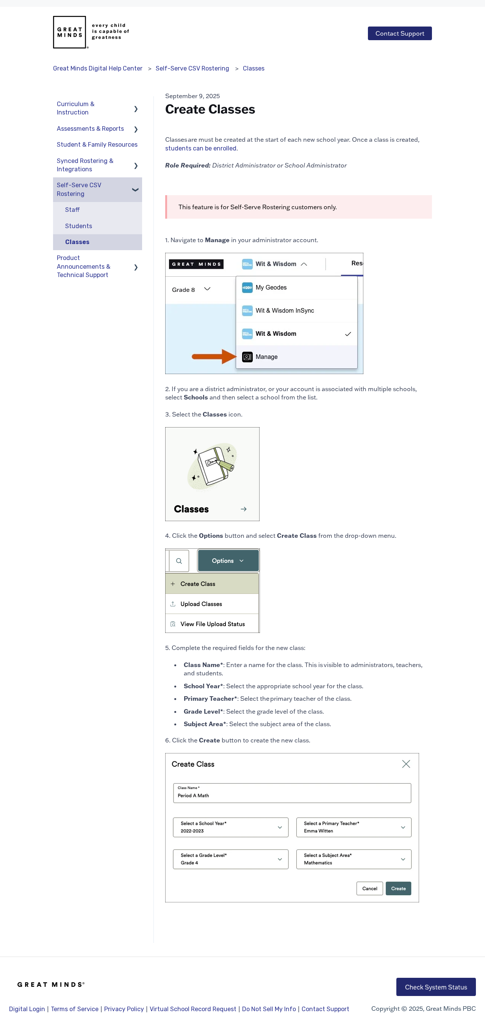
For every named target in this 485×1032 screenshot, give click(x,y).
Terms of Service (75, 1009)
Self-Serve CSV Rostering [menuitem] (79, 189)
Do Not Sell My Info (269, 1009)
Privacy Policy (124, 1009)
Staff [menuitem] (72, 209)
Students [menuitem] (78, 226)
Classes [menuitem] (77, 242)
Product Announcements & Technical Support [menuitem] (83, 266)
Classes (253, 68)
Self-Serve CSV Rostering (192, 68)
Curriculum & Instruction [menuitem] (75, 108)
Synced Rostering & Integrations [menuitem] (85, 165)
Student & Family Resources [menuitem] (97, 144)
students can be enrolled (200, 148)
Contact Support (399, 33)
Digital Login (27, 1009)
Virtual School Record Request (193, 1009)
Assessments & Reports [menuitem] (90, 128)
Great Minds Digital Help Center (97, 68)
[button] (136, 105)
